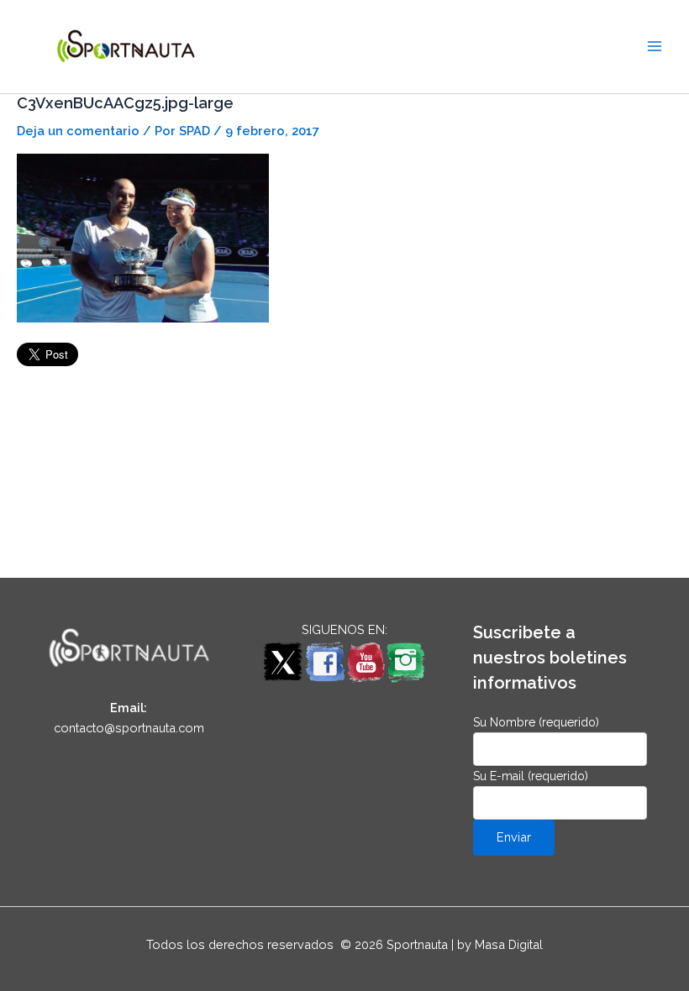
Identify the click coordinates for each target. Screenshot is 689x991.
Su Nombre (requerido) (536, 722)
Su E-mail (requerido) (530, 776)
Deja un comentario (78, 130)
